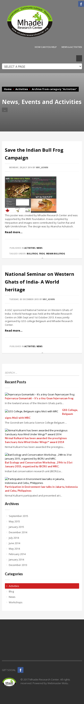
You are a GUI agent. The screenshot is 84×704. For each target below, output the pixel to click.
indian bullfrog (55, 253)
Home (8, 89)
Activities (21, 89)
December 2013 (18, 565)
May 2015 (14, 521)
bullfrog (32, 253)
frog (42, 253)
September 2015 (18, 516)
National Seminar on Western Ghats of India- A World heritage (39, 282)
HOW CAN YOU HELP (46, 47)
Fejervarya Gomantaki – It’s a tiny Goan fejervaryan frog (39, 398)
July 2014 (14, 537)
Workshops (15, 602)
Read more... (13, 232)
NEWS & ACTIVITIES (72, 47)
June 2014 (14, 543)
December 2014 (18, 532)
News (39, 248)
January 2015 (16, 527)
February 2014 (17, 554)
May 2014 (14, 548)
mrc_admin (42, 167)
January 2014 (16, 559)
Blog (11, 591)
